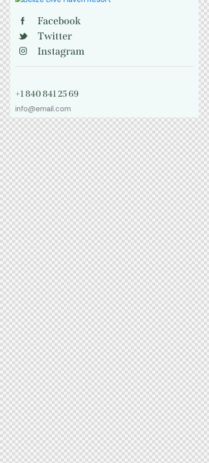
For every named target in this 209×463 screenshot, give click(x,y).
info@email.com (43, 109)
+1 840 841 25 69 (47, 94)
